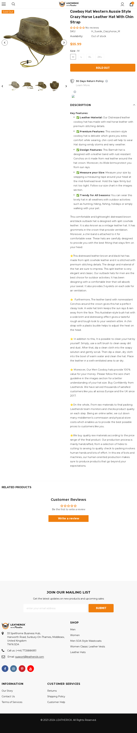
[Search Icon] (17, 4)
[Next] (64, 43)
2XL (99, 56)
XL (89, 56)
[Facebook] (5, 668)
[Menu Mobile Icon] (4, 4)
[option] (34, 42)
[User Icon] (122, 4)
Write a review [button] (68, 518)
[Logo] (69, 4)
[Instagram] (13, 668)
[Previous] (5, 43)
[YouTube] (30, 668)
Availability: (76, 36)
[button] (77, 27)
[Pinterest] (22, 668)
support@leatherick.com (29, 656)
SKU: (73, 31)
